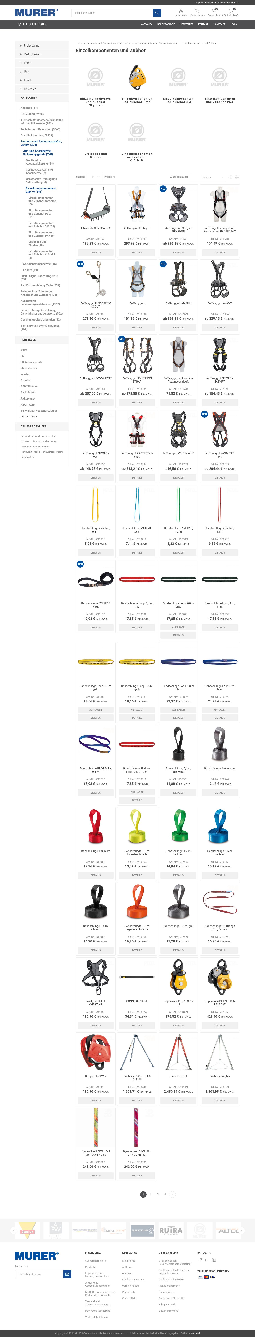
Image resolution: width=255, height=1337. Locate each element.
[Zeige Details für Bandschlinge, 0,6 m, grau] (220, 744)
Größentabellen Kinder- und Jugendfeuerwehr (174, 1272)
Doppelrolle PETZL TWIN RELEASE (220, 1003)
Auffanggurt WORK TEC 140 (219, 455)
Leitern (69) (30, 270)
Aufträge (127, 1267)
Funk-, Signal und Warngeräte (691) (39, 277)
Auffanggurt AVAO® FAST (96, 378)
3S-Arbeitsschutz (31, 362)
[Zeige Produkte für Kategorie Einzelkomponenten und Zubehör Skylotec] (96, 77)
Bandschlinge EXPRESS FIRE (95, 605)
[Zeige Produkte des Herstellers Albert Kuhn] (113, 1230)
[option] (27, 1230)
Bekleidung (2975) (32, 114)
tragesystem (28, 457)
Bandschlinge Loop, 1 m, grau (220, 605)
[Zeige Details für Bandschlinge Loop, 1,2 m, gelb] (95, 662)
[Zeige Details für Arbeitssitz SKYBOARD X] (95, 204)
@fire (24, 350)
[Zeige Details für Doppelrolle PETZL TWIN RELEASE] (220, 977)
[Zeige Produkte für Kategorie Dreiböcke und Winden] (96, 132)
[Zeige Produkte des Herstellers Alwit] (228, 1230)
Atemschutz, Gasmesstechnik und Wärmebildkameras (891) (42, 121)
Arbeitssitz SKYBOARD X (96, 228)
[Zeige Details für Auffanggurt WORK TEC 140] (220, 429)
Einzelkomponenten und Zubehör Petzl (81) (40, 214)
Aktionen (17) (29, 108)
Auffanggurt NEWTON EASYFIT (219, 380)
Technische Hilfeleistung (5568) (40, 129)
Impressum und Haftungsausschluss (97, 1275)
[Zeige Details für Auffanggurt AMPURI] (178, 279)
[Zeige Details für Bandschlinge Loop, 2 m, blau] (220, 662)
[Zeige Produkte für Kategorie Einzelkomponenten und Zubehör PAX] (220, 77)
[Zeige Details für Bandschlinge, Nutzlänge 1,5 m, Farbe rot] (220, 902)
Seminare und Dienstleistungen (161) (40, 327)
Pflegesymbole (167, 1304)
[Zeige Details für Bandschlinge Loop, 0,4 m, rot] (137, 579)
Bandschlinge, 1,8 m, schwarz (95, 927)
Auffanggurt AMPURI (178, 303)
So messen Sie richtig (171, 1298)
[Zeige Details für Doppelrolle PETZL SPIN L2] (178, 977)
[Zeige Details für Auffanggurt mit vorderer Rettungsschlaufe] (178, 354)
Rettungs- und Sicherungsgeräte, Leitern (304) (41, 143)
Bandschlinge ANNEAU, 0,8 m (137, 530)
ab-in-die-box (29, 368)
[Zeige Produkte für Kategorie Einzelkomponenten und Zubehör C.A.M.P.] (137, 132)
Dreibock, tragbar (219, 1076)
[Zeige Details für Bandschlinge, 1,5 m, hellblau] (220, 827)
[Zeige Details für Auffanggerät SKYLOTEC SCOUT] (95, 279)
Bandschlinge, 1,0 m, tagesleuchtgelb (137, 852)
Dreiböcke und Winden (95, 155)
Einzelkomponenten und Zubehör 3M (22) (41, 224)
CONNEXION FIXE (137, 1001)
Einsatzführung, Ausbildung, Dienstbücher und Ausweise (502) (42, 312)
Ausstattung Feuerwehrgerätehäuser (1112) (40, 302)
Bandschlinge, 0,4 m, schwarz (178, 770)
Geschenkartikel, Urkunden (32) (41, 319)
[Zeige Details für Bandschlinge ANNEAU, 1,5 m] (220, 504)
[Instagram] (214, 1260)
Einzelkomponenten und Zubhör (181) (41, 190)
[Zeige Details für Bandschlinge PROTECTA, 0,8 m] (95, 744)
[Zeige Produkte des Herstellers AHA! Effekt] (56, 1230)
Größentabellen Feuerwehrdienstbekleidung (174, 1262)
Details (96, 252)
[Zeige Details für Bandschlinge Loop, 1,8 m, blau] (178, 662)
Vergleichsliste (197, 15)
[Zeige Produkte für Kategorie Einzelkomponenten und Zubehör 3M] (178, 77)
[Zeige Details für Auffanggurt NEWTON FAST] (95, 429)
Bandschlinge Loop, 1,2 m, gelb (96, 687)
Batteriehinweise (168, 1310)
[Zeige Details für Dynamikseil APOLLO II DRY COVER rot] (137, 1127)
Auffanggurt (137, 303)
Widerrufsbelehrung (96, 1317)
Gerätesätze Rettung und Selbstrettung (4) (41, 180)
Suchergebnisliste (95, 1260)
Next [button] (241, 1230)
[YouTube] (207, 1260)
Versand (195, 1333)
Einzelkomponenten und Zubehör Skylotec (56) (42, 201)
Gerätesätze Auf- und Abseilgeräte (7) (39, 171)
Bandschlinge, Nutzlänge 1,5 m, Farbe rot (220, 927)
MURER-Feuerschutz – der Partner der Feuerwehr (100, 1293)
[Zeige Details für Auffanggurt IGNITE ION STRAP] (137, 354)
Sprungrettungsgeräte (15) (40, 264)
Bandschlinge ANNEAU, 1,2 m (178, 530)
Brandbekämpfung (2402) (37, 135)
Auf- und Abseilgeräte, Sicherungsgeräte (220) (38, 152)
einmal (26, 436)
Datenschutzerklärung (97, 1310)
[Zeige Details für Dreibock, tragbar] (220, 1052)
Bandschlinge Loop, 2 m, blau (220, 687)
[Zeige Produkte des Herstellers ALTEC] (200, 1230)
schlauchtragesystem (52, 452)
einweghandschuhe (44, 441)
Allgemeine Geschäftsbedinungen (97, 1284)
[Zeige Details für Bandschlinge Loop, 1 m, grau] (220, 579)
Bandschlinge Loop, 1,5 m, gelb (137, 687)
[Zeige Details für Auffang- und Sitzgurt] (137, 204)
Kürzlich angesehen (133, 1279)
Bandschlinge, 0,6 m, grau (220, 768)
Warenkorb (128, 1292)
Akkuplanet (28, 398)
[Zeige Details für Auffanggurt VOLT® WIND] (178, 429)
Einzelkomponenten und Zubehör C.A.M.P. (137, 157)
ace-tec (25, 374)
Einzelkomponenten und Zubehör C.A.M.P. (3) (42, 254)
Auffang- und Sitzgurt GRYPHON (178, 230)
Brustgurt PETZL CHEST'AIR (96, 1003)
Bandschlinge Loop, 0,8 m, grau (178, 605)
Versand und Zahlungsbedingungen (97, 1303)
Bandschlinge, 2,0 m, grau (178, 926)
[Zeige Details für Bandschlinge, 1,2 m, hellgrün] (178, 827)
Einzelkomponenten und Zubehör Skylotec (95, 102)
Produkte (90, 1267)
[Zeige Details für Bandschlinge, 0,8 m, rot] (95, 827)
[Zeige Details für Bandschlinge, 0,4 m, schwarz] (178, 744)
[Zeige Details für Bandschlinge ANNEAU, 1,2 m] (178, 504)
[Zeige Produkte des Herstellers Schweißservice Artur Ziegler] (142, 1230)
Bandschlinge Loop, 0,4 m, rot (137, 605)
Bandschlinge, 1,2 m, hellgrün (178, 852)
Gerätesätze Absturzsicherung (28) (40, 162)
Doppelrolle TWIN (95, 1076)
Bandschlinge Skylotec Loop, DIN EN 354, (137, 770)
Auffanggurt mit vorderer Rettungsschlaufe (178, 380)
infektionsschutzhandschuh (35, 446)
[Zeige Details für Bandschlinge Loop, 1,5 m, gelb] (137, 662)
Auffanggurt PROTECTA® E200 (137, 455)
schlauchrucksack (31, 452)
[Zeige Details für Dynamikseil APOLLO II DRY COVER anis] (95, 1127)
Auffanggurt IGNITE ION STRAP (137, 380)
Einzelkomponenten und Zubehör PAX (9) (41, 234)
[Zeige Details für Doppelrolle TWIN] (95, 1052)
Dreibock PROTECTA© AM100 (137, 1078)
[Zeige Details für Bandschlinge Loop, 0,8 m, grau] (178, 579)
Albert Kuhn (28, 404)
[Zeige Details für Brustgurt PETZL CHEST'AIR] (95, 977)
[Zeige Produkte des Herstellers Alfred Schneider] (171, 1230)
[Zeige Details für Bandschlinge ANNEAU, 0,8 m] (137, 504)
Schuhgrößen (166, 1292)
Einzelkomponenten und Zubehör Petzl (137, 100)
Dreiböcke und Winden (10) (37, 243)
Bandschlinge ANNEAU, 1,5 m (220, 530)
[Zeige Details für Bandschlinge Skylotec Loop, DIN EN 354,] (137, 744)
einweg (26, 441)
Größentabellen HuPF (171, 1279)
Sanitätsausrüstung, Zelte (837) (40, 285)
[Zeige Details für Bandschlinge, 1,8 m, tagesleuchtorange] (137, 902)
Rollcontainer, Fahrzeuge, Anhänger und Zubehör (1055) (40, 293)
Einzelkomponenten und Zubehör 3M (178, 100)
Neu (163, 188)
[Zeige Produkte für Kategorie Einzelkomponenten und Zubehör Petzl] (137, 77)
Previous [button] (13, 1230)
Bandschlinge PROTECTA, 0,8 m (96, 770)
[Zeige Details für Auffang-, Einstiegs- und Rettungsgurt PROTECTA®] (220, 204)
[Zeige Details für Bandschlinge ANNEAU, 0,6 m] (95, 504)
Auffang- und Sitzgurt (137, 228)
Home (79, 43)
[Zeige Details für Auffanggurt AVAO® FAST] (95, 354)
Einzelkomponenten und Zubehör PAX (220, 100)
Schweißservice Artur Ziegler (39, 410)
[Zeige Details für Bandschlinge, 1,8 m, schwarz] (95, 902)
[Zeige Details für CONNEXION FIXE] (137, 977)
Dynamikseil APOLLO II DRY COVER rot (137, 1153)
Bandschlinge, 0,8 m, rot (95, 851)
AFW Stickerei (29, 386)
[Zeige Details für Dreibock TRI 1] (178, 1052)
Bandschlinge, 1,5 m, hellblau (219, 852)
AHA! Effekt (28, 392)
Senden (67, 1274)
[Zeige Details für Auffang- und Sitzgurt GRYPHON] (178, 204)
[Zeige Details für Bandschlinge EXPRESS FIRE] (95, 579)
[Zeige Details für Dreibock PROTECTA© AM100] (137, 1052)
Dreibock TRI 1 (178, 1076)
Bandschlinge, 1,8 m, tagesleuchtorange (137, 927)
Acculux (26, 380)
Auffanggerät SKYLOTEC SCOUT (95, 305)
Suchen (157, 13)
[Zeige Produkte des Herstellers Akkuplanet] (84, 1230)
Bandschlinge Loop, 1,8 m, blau (178, 687)
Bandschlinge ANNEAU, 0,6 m (96, 530)
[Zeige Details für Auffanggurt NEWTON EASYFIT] (220, 354)
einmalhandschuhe (43, 436)
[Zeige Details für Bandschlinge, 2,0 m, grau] (178, 902)
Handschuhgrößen (169, 1285)
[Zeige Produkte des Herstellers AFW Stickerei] (27, 1230)
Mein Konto (181, 15)
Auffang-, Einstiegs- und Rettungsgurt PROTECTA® (220, 230)
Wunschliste (129, 1298)
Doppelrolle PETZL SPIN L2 (178, 1003)
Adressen (127, 1273)
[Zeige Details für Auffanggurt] (137, 279)
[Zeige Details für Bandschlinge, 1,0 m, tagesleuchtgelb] (137, 827)
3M (23, 356)
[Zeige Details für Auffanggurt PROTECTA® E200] (137, 429)
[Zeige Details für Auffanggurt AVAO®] (220, 279)
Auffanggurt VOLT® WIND (178, 453)
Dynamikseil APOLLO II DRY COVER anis (96, 1153)
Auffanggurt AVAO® (219, 303)
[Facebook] (200, 1260)
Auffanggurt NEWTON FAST (95, 455)
